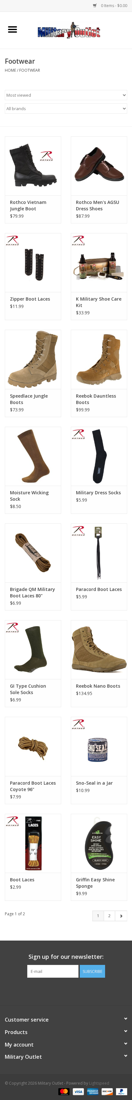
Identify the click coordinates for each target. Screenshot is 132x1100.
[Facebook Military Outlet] (54, 991)
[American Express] (92, 1091)
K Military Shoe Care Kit (98, 302)
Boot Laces (22, 880)
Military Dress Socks (98, 492)
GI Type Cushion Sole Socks (28, 689)
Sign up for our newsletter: (66, 956)
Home (10, 70)
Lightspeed (99, 1083)
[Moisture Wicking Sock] (33, 456)
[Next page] (121, 916)
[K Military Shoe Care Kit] (99, 262)
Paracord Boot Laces (99, 589)
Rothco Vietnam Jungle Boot (28, 205)
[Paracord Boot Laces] (99, 552)
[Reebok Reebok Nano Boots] (99, 649)
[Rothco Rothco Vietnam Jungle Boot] (33, 165)
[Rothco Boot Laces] (33, 843)
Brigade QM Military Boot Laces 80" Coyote (32, 592)
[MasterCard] (63, 1091)
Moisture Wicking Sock (29, 495)
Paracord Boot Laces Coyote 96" (33, 786)
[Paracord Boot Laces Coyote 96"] (33, 746)
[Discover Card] (106, 1091)
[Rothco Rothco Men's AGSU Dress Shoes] (99, 165)
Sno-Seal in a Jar (94, 783)
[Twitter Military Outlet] (66, 991)
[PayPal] (120, 1091)
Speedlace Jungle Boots (29, 399)
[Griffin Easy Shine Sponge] (99, 843)
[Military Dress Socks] (99, 456)
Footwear (29, 70)
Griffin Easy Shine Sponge (95, 883)
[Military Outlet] (78, 30)
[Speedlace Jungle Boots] (33, 359)
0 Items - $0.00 (113, 5)
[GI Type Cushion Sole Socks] (33, 649)
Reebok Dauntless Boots (96, 399)
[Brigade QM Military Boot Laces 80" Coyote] (33, 552)
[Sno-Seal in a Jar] (99, 746)
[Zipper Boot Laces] (33, 262)
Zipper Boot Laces (30, 299)
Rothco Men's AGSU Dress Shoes (97, 205)
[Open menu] (12, 29)
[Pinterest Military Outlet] (77, 991)
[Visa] (77, 1091)
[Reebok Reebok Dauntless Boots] (99, 359)
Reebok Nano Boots (98, 686)
